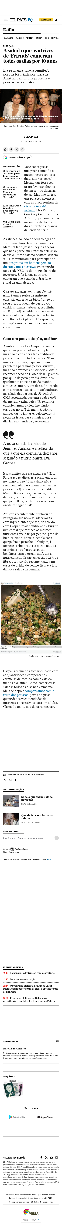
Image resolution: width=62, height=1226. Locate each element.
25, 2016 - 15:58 (31, 141)
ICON (47, 38)
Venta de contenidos (23, 1195)
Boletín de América (14, 1049)
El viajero (8, 38)
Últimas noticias (13, 967)
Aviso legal (36, 1195)
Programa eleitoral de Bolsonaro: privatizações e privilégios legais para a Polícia (29, 999)
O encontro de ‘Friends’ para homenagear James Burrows (12, 175)
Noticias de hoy (46, 1202)
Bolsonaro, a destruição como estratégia (32, 973)
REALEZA (29, 38)
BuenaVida (31, 136)
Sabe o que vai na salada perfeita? (37, 798)
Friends (20, 838)
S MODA (39, 38)
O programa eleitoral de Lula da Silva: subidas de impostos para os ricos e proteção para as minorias (30, 988)
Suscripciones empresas (19, 1202)
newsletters (10, 1041)
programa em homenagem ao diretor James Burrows (27, 265)
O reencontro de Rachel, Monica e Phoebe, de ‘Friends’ (11, 192)
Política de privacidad (18, 1198)
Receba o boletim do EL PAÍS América (26, 774)
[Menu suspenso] (5, 19)
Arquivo (8, 1076)
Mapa (30, 1198)
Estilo (8, 30)
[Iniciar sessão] (56, 19)
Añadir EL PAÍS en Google (19, 157)
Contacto (10, 1195)
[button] (31, 106)
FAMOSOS (20, 38)
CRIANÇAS (55, 38)
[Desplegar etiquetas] (57, 838)
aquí (49, 859)
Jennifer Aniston (35, 838)
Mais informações (10, 852)
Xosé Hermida (27, 822)
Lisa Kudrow (9, 838)
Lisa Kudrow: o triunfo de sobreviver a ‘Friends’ (12, 210)
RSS (31, 1202)
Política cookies (48, 1195)
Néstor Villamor (29, 804)
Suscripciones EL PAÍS (43, 1198)
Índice (36, 1202)
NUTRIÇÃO (8, 46)
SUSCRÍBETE (46, 20)
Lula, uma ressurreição (22, 979)
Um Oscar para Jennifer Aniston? (12, 224)
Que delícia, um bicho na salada (37, 817)
